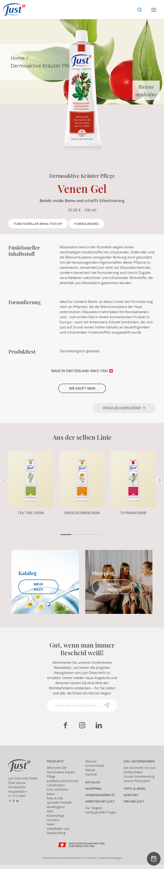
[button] (66, 534)
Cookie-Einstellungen (109, 857)
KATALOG (92, 782)
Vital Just (91, 761)
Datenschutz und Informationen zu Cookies (68, 857)
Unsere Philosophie (137, 781)
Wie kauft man (82, 388)
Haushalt (91, 774)
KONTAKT (131, 795)
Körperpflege (55, 816)
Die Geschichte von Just (139, 768)
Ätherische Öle (56, 768)
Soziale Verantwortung (139, 776)
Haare (51, 824)
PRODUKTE (55, 761)
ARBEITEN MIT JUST (100, 801)
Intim (50, 811)
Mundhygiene (56, 807)
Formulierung (86, 223)
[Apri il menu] (154, 10)
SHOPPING (93, 788)
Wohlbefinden (133, 772)
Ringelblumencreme (122, 408)
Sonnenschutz (94, 765)
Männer (90, 770)
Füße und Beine (57, 789)
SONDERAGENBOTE (100, 795)
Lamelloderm (56, 785)
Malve (51, 794)
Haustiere (53, 820)
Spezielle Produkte (59, 802)
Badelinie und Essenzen (63, 781)
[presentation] (4, 480)
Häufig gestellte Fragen (100, 812)
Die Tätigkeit (93, 808)
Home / (19, 57)
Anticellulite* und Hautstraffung (58, 831)
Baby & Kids (55, 798)
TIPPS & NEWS (135, 788)
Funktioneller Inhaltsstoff (38, 223)
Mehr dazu (38, 587)
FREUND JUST (134, 801)
